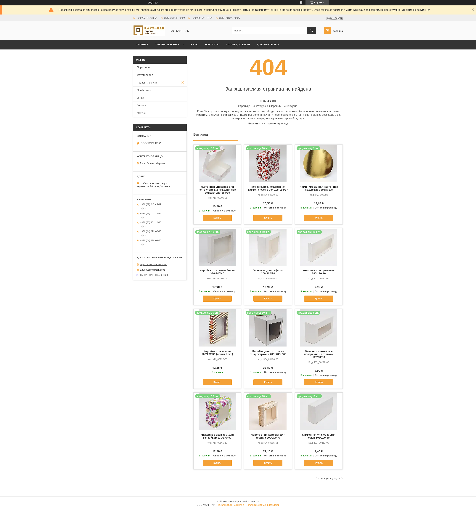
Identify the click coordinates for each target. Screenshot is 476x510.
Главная (142, 44)
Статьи (141, 113)
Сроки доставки (238, 44)
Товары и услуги (167, 44)
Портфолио (144, 67)
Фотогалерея (145, 74)
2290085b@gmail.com (152, 269)
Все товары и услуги (328, 478)
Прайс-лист (144, 90)
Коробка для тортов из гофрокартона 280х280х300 (268, 353)
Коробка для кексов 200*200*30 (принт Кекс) (217, 353)
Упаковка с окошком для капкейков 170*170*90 (217, 436)
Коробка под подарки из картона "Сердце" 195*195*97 (268, 188)
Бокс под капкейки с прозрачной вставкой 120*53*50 (318, 354)
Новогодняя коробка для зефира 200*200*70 (268, 436)
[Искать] (311, 30)
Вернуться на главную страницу (268, 123)
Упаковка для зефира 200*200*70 (268, 272)
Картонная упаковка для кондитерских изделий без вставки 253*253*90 (217, 189)
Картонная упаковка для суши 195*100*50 (318, 436)
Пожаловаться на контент (230, 505)
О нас (194, 44)
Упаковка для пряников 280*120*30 (319, 272)
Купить (217, 217)
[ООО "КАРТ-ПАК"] (149, 34)
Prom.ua (254, 501)
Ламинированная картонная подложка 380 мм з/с (319, 188)
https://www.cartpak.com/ (153, 264)
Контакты (212, 44)
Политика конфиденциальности (262, 505)
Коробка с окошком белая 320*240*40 (217, 272)
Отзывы (142, 105)
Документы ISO (268, 44)
